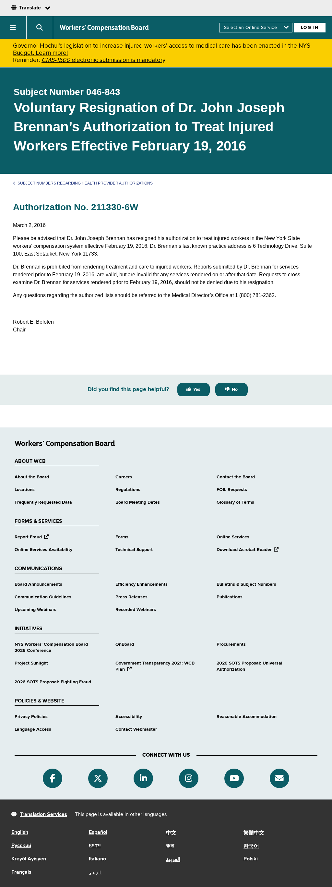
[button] (13, 27)
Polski (250, 859)
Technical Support (134, 549)
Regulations (127, 489)
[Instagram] (188, 778)
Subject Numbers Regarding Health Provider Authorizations (85, 183)
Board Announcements (38, 584)
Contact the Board (236, 477)
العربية (173, 859)
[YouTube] (234, 778)
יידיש (95, 846)
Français (21, 872)
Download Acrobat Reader (248, 549)
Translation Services (43, 814)
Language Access (33, 729)
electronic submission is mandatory (103, 60)
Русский (21, 845)
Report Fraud (32, 537)
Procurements (231, 644)
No (235, 389)
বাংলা (170, 846)
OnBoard (124, 644)
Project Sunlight (31, 663)
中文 (171, 833)
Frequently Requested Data (43, 502)
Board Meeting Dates (137, 502)
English (19, 832)
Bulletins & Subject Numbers (246, 584)
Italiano (97, 859)
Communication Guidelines (43, 597)
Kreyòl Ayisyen (28, 859)
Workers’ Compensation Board (104, 27)
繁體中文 (253, 833)
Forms (121, 537)
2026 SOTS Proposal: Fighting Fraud (53, 682)
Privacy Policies (31, 716)
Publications (230, 597)
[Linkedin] (143, 778)
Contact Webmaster (136, 729)
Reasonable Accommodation (247, 716)
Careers (123, 477)
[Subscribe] (279, 778)
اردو (95, 872)
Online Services (233, 537)
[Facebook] (52, 778)
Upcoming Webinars (35, 609)
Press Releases (131, 597)
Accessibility (128, 716)
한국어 (251, 846)
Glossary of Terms (235, 502)
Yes (196, 389)
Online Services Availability (43, 549)
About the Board (32, 477)
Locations (25, 489)
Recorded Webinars (135, 609)
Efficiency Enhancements (141, 584)
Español (98, 832)
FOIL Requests (232, 489)
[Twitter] (98, 778)
